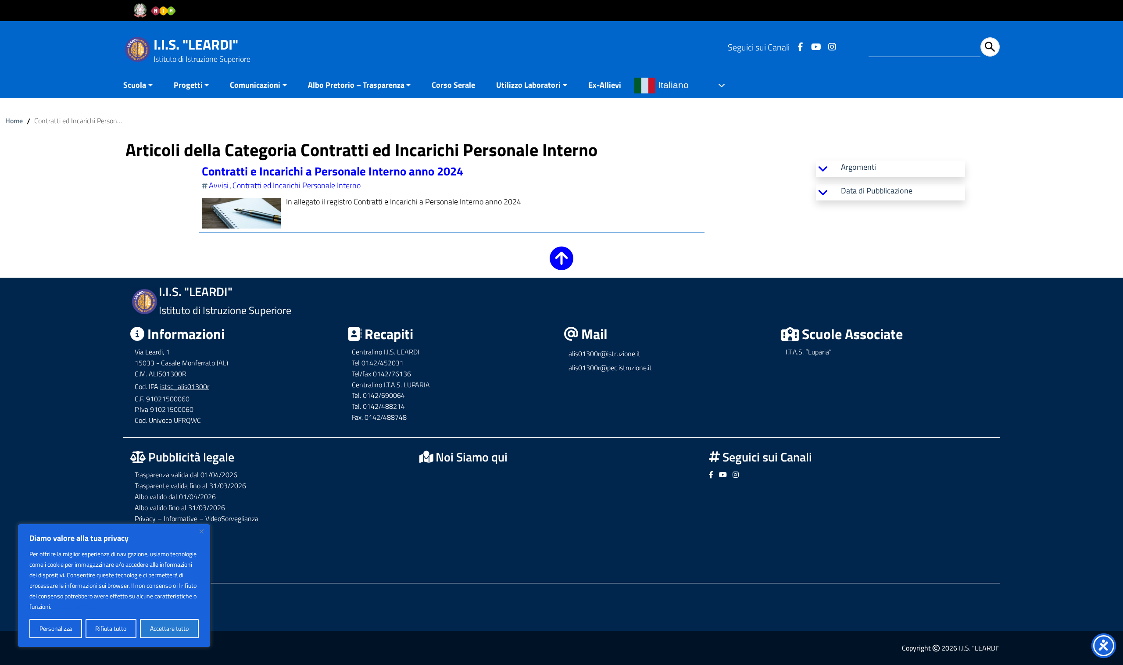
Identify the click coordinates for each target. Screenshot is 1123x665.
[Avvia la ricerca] (990, 47)
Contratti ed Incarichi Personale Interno (296, 185)
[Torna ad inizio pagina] (561, 264)
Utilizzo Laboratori (528, 85)
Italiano (672, 85)
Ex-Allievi (604, 85)
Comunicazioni (255, 85)
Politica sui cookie (75, 606)
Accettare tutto (169, 628)
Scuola (134, 85)
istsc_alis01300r (184, 386)
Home (14, 120)
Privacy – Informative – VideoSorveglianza (196, 518)
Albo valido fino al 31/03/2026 (180, 507)
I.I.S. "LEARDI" (196, 44)
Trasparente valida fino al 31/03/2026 (190, 485)
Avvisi (219, 185)
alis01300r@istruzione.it (604, 353)
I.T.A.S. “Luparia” (809, 352)
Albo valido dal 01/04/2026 (175, 496)
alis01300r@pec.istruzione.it (610, 367)
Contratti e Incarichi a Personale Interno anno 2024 (332, 171)
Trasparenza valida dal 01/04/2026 (186, 474)
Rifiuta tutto (110, 628)
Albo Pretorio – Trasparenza (356, 85)
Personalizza (55, 628)
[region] (114, 585)
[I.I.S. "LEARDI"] (137, 48)
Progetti (188, 85)
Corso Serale (453, 85)
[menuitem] (143, 85)
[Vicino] (201, 531)
